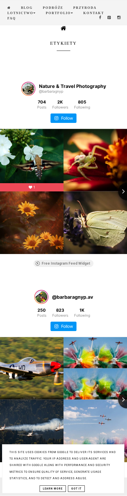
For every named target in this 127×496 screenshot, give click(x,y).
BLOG (27, 7)
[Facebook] (100, 17)
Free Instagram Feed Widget (66, 263)
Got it (76, 488)
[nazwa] (9, 7)
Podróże (53, 7)
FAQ (11, 18)
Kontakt (93, 13)
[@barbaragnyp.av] (41, 297)
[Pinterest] (109, 17)
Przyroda (85, 7)
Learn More (53, 488)
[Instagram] (119, 17)
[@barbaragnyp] (28, 89)
